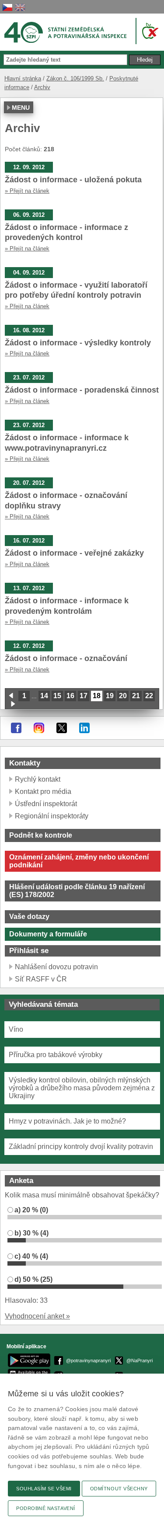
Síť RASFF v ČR (41, 979)
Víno (16, 1029)
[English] (20, 7)
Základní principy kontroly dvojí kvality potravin (81, 1146)
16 (70, 695)
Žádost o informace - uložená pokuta (73, 179)
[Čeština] (7, 7)
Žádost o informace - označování (66, 658)
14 (44, 695)
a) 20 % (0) (31, 1210)
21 (136, 695)
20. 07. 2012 (29, 483)
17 (83, 695)
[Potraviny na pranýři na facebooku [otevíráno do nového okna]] (16, 728)
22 (149, 695)
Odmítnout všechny (119, 1488)
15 (57, 695)
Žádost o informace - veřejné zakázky (74, 553)
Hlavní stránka (22, 78)
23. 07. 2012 (29, 377)
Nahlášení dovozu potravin (56, 967)
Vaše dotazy (29, 916)
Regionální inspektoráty (51, 816)
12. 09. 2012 (29, 167)
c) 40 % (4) (31, 1256)
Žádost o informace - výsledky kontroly (78, 342)
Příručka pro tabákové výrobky (55, 1054)
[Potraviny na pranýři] (148, 31)
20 (123, 695)
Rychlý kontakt (37, 779)
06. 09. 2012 (29, 215)
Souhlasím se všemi (44, 1488)
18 (97, 695)
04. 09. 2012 (29, 272)
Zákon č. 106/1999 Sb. (75, 78)
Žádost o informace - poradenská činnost (82, 390)
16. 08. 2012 (29, 330)
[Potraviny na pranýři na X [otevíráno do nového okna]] (62, 728)
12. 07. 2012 (29, 646)
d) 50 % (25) (33, 1279)
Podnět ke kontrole (40, 835)
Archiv (42, 87)
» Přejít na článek (27, 191)
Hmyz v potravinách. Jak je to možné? (67, 1121)
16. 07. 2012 (29, 540)
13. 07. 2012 (29, 588)
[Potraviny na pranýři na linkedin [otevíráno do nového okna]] (84, 728)
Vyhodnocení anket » (37, 1316)
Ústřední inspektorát (46, 803)
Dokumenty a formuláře (48, 934)
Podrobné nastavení (45, 1508)
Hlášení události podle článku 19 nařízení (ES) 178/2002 (77, 890)
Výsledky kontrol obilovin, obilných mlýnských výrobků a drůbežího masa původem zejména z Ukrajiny (82, 1088)
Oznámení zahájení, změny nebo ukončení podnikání (79, 861)
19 (110, 695)
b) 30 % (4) (31, 1233)
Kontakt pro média (43, 791)
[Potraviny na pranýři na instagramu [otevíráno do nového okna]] (39, 728)
